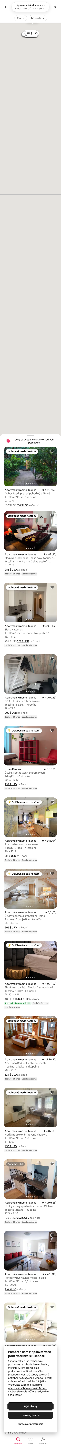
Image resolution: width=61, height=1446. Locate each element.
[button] (22, 505)
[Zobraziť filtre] (55, 7)
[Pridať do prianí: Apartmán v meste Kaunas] (52, 451)
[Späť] (6, 7)
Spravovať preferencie (30, 1424)
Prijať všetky (30, 1406)
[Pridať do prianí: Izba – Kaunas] (52, 730)
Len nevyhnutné (30, 1415)
